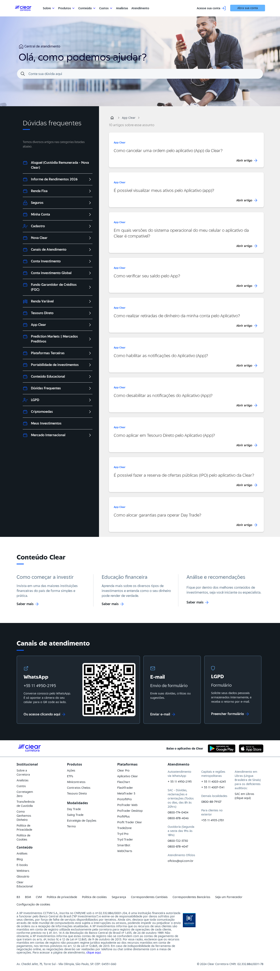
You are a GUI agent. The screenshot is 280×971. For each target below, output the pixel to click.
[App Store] (251, 748)
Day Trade (74, 809)
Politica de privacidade (62, 897)
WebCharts (124, 851)
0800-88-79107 (211, 801)
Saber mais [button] (25, 604)
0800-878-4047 (178, 846)
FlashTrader (125, 787)
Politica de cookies (94, 897)
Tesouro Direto (77, 793)
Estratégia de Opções (81, 820)
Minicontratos (76, 782)
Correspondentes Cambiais (149, 897)
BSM (28, 897)
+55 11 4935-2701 (212, 820)
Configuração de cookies (33, 904)
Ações (71, 770)
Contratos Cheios (78, 787)
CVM (39, 897)
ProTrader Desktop (130, 810)
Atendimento (140, 8)
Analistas (122, 8)
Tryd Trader (125, 839)
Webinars (23, 870)
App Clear (128, 118)
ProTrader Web (127, 805)
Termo (71, 826)
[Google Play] (222, 748)
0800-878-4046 (178, 818)
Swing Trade (75, 814)
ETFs (70, 776)
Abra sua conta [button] (247, 8)
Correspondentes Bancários (191, 897)
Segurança (119, 897)
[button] (112, 117)
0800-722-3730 (178, 840)
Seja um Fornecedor (228, 897)
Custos (21, 786)
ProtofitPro (124, 799)
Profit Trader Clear (129, 822)
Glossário (23, 876)
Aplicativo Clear (127, 776)
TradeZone (124, 828)
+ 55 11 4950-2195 (180, 781)
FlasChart (123, 782)
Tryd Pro (123, 833)
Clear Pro (123, 770)
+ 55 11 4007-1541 (212, 787)
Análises (22, 853)
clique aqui (93, 952)
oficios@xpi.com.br (180, 861)
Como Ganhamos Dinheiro (24, 815)
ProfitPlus (123, 816)
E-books (22, 865)
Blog (20, 859)
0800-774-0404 (178, 812)
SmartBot (123, 845)
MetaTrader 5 (126, 793)
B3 (18, 897)
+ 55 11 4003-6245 (213, 781)
